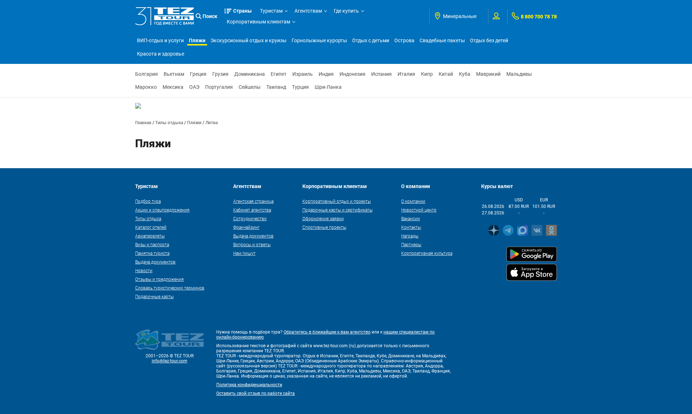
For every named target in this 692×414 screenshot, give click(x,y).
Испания (381, 74)
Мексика (173, 87)
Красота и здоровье (160, 54)
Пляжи (197, 40)
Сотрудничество (250, 218)
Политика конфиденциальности (249, 384)
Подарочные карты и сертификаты (337, 210)
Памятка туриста (152, 253)
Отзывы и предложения (159, 279)
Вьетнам (174, 74)
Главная (143, 122)
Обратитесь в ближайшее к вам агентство (327, 332)
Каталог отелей (151, 227)
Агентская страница (253, 201)
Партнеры (411, 244)
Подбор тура (148, 201)
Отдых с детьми (370, 40)
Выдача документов (155, 262)
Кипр (427, 74)
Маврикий (488, 74)
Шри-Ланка (328, 87)
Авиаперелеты (150, 236)
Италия (406, 74)
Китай (446, 74)
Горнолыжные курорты (319, 40)
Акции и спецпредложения (162, 210)
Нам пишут (244, 253)
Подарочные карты (154, 296)
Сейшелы (250, 87)
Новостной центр (418, 210)
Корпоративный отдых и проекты (336, 201)
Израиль (302, 74)
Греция (198, 74)
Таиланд (276, 87)
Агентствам (308, 11)
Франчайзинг (246, 227)
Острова (404, 40)
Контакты (411, 227)
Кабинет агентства (252, 210)
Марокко (146, 87)
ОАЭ (194, 87)
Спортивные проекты (324, 227)
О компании (413, 201)
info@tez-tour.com (169, 360)
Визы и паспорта (152, 244)
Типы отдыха (169, 122)
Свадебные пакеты (442, 40)
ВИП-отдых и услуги (160, 40)
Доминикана (249, 74)
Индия (326, 74)
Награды (409, 236)
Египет (279, 74)
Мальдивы (519, 74)
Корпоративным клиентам (258, 22)
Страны (242, 10)
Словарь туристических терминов (169, 288)
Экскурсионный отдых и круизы (248, 40)
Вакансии (410, 218)
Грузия (220, 74)
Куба (464, 74)
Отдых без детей (489, 40)
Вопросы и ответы (252, 244)
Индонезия (352, 74)
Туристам (271, 11)
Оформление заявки (323, 218)
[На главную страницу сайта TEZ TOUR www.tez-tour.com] (164, 16)
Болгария (146, 74)
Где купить (346, 11)
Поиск (210, 16)
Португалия (219, 87)
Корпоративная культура (426, 253)
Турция (300, 87)
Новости (143, 270)
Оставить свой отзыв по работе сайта (255, 393)
